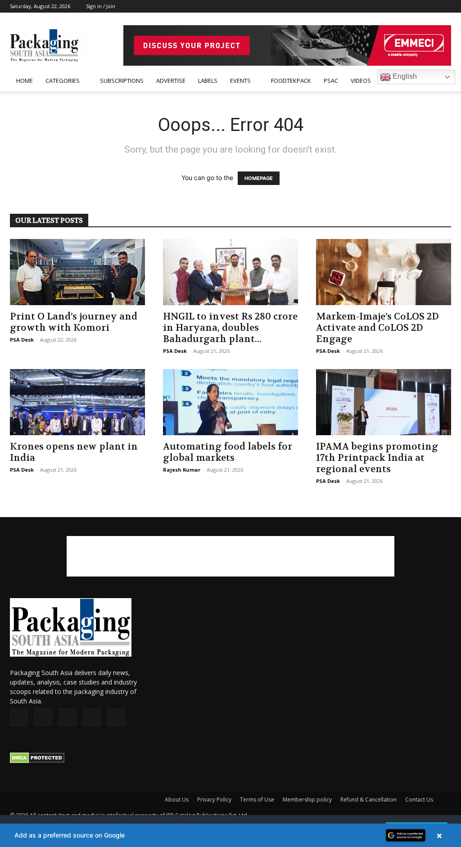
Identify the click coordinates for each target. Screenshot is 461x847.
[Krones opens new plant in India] (77, 402)
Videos (361, 81)
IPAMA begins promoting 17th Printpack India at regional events (377, 458)
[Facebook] (385, 6)
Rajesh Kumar (181, 469)
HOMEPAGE (258, 178)
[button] (230, 835)
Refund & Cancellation (368, 799)
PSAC (331, 81)
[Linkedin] (414, 6)
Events (240, 81)
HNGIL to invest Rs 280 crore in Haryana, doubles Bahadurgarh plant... (230, 328)
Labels (207, 81)
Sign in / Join (100, 6)
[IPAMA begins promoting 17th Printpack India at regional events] (383, 402)
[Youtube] (444, 6)
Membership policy (307, 799)
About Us (177, 799)
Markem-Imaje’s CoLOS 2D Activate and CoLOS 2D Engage (377, 328)
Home (24, 81)
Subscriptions (122, 81)
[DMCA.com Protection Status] (37, 761)
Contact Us (419, 799)
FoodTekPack (291, 81)
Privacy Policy (214, 799)
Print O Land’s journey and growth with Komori (73, 322)
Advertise (170, 81)
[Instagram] (400, 6)
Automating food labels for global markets (227, 452)
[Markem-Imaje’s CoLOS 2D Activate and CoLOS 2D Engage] (383, 272)
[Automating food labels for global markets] (230, 402)
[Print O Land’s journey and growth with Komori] (77, 272)
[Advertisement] (230, 556)
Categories (62, 81)
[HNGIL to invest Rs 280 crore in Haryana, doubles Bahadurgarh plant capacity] (230, 272)
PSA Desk (22, 339)
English (404, 76)
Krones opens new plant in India (74, 452)
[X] (429, 6)
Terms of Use (257, 799)
